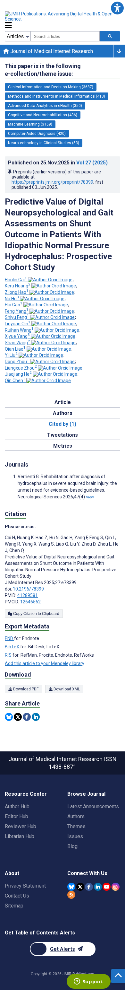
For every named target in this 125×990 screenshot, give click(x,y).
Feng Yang (17, 311)
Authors (76, 816)
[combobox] (65, 36)
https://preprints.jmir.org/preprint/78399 (52, 182)
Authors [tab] (62, 413)
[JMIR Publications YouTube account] (107, 887)
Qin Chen (15, 380)
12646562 (30, 601)
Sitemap (14, 906)
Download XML (66, 689)
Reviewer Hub (20, 826)
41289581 (27, 595)
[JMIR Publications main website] (59, 16)
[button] (117, 8)
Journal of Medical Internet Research (51, 51)
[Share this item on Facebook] (27, 717)
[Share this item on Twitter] (18, 717)
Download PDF (25, 689)
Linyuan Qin (17, 323)
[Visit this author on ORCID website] (50, 279)
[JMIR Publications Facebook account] (89, 887)
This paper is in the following (43, 70)
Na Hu (12, 298)
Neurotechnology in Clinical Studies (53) (43, 143)
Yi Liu (11, 355)
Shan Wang (17, 342)
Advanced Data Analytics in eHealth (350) (45, 105)
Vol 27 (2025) (92, 163)
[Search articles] (110, 36)
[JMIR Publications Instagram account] (116, 887)
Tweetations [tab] (62, 435)
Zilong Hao (17, 292)
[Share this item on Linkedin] (36, 717)
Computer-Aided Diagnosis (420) (37, 133)
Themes (76, 826)
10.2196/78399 (28, 588)
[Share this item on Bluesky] (9, 717)
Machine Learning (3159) (30, 124)
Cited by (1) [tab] (62, 424)
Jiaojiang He (18, 374)
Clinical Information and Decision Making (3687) (50, 87)
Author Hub (17, 806)
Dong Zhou (17, 361)
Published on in (58, 163)
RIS (9, 655)
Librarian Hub (19, 836)
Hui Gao (13, 304)
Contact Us (17, 896)
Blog (72, 846)
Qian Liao (15, 349)
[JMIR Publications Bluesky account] (71, 887)
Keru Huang (17, 285)
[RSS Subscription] (71, 895)
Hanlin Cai (16, 279)
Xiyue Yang (17, 336)
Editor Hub (16, 816)
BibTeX (12, 646)
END (9, 638)
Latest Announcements (93, 806)
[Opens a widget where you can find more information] (88, 982)
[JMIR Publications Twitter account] (80, 887)
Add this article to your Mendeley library (44, 663)
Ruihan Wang (19, 330)
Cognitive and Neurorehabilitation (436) (42, 115)
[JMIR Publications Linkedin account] (98, 887)
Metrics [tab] (62, 446)
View (90, 497)
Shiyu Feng (17, 317)
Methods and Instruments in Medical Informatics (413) (56, 96)
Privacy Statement (25, 886)
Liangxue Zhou (21, 368)
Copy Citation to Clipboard (35, 613)
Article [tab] (62, 402)
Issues (75, 836)
